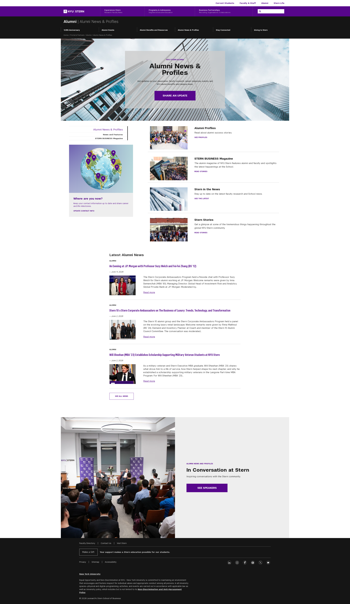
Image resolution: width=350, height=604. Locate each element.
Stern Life (279, 3)
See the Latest (201, 199)
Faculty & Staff (248, 3)
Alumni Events (108, 30)
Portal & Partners (77, 35)
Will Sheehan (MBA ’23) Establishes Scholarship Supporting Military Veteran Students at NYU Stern (164, 355)
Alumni (264, 3)
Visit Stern (122, 543)
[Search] (260, 11)
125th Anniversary (72, 30)
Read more (149, 292)
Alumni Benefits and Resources (154, 30)
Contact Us (106, 543)
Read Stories (200, 171)
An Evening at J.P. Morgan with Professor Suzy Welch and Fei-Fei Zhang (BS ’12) (152, 266)
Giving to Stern (261, 30)
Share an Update (175, 95)
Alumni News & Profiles (188, 30)
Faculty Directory (87, 543)
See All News (121, 396)
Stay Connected (223, 30)
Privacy (82, 562)
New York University (89, 574)
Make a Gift (88, 552)
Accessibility (110, 562)
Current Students (225, 3)
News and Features (113, 134)
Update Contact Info (83, 211)
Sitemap (95, 562)
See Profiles (200, 137)
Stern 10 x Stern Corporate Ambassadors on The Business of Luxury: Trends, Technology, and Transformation (169, 310)
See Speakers (207, 487)
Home (66, 35)
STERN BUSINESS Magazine (109, 138)
